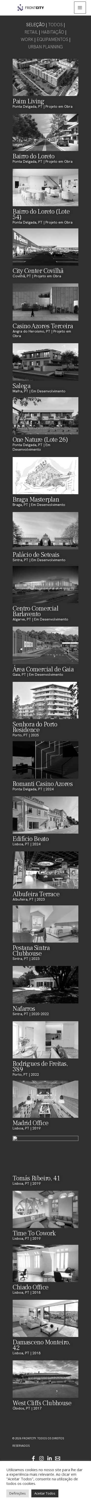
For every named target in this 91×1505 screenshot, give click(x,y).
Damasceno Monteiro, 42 (41, 1345)
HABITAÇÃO (52, 32)
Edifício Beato (31, 839)
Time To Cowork (34, 1233)
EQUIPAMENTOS (52, 39)
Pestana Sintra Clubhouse (31, 951)
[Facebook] (33, 1458)
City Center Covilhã (38, 271)
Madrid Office (31, 1123)
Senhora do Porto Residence (35, 727)
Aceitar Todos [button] (44, 1493)
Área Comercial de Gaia (43, 669)
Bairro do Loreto (34, 156)
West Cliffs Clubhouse (42, 1403)
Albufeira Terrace (36, 894)
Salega (22, 386)
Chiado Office (31, 1287)
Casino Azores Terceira (43, 326)
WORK (27, 39)
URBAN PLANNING (45, 47)
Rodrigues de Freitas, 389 (40, 1066)
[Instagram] (41, 1458)
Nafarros (24, 1008)
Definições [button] (17, 1493)
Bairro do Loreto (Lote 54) (41, 214)
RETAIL (31, 32)
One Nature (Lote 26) (40, 439)
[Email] (57, 1458)
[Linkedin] (49, 1458)
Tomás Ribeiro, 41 (36, 1178)
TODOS (55, 24)
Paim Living (28, 101)
